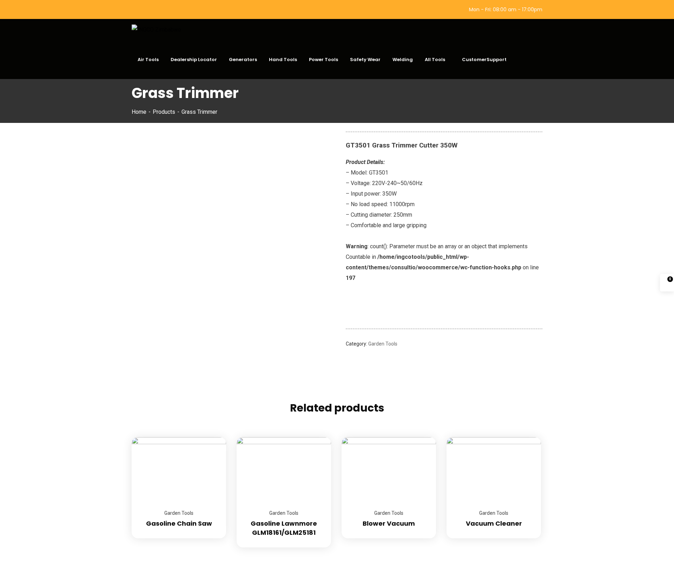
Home (139, 112)
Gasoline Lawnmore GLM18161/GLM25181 (284, 528)
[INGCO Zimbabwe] (156, 29)
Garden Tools (382, 344)
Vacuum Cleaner (494, 523)
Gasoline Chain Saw (179, 523)
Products (164, 112)
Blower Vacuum (389, 523)
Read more (212, 437)
